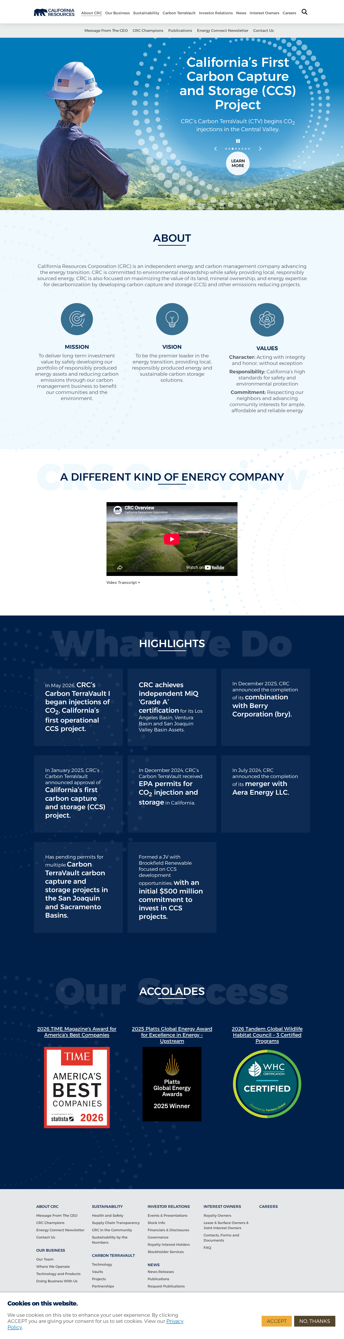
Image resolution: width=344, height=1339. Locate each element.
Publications (180, 30)
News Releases (161, 1271)
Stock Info (156, 1222)
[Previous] (215, 148)
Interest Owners (264, 13)
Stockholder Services (166, 1252)
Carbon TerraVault (179, 13)
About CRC (91, 13)
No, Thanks (314, 1321)
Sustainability (146, 13)
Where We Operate (53, 1266)
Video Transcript (122, 583)
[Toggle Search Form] (304, 12)
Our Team (45, 1259)
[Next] (260, 148)
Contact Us (263, 30)
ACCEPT (277, 1321)
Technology (102, 1264)
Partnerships (103, 1286)
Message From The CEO (106, 30)
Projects (99, 1279)
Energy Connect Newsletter (222, 30)
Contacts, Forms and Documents (221, 1238)
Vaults (97, 1271)
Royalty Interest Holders (169, 1244)
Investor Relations (216, 13)
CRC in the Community (112, 1230)
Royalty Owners (217, 1215)
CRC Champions (148, 30)
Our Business (117, 13)
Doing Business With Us (56, 1281)
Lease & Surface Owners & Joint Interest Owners (226, 1225)
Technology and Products (58, 1274)
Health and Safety (107, 1215)
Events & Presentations (167, 1215)
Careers (289, 13)
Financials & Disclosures (168, 1230)
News (241, 13)
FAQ (207, 1247)
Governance (158, 1237)
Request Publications (166, 1286)
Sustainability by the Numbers (110, 1240)
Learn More (238, 163)
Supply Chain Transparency (116, 1222)
